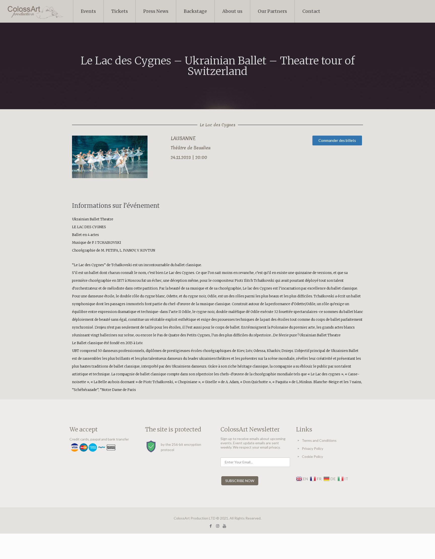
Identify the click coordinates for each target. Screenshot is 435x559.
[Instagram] (217, 526)
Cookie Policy (312, 456)
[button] (337, 140)
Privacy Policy (312, 448)
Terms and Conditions (319, 440)
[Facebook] (210, 526)
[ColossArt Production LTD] (35, 11)
